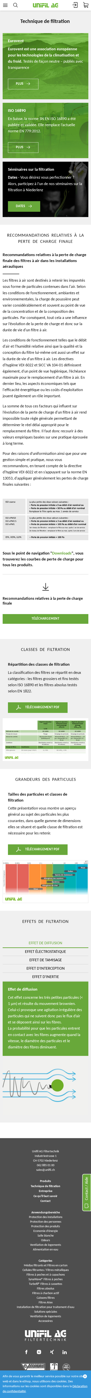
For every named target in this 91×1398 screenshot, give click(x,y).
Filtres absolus (45, 1288)
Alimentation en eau (45, 1249)
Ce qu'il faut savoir (45, 1196)
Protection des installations (45, 1217)
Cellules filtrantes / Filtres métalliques (46, 1270)
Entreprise (45, 1191)
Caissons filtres (46, 1298)
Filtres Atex (46, 1302)
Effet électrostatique (45, 952)
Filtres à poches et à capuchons (46, 1274)
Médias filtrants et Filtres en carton (45, 1265)
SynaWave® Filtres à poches (45, 1279)
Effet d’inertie (45, 977)
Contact (45, 1201)
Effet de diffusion (45, 943)
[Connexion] (75, 5)
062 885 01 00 (45, 1165)
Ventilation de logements (45, 1245)
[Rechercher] (15, 5)
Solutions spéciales (45, 1312)
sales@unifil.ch (45, 1170)
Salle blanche (46, 1235)
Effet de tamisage (45, 960)
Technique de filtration (45, 1186)
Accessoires (45, 1321)
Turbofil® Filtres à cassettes (45, 1284)
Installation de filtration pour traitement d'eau (45, 1307)
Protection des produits (45, 1226)
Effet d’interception (46, 969)
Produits (45, 1181)
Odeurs (45, 1240)
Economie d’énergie (45, 1231)
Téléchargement (45, 618)
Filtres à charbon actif (45, 1293)
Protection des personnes (45, 1222)
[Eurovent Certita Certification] (33, 1367)
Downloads (62, 553)
